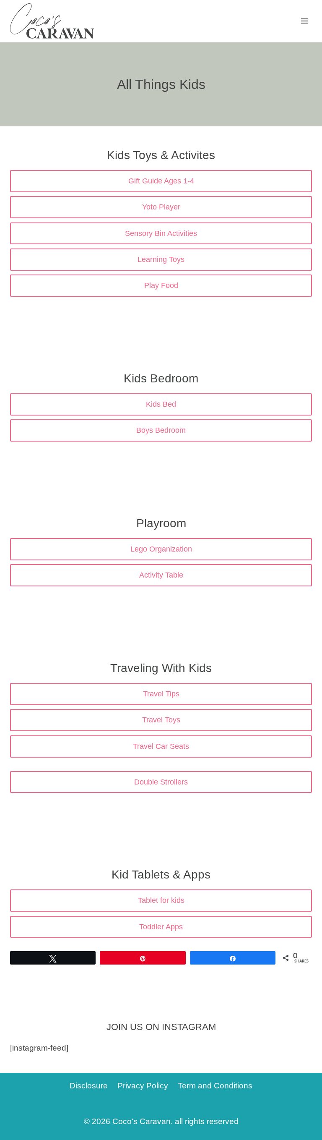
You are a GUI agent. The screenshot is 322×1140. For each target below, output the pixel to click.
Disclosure (89, 1085)
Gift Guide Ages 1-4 (161, 181)
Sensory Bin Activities (161, 233)
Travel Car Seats (161, 746)
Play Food (161, 285)
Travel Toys (161, 720)
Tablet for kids (161, 900)
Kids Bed (161, 404)
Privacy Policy (142, 1085)
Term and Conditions (215, 1085)
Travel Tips (161, 694)
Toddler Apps (161, 927)
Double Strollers (161, 782)
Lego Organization (161, 549)
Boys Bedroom (161, 430)
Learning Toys (161, 259)
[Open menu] (304, 20)
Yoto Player (161, 207)
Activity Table (161, 575)
